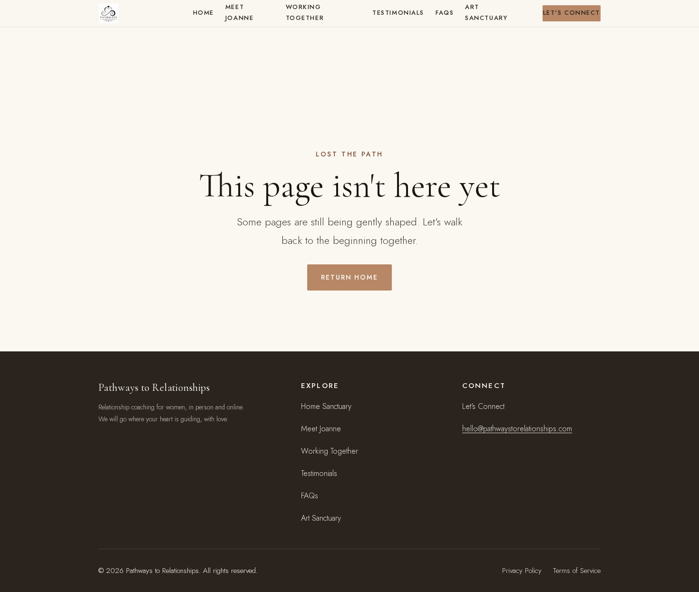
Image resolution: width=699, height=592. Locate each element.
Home (203, 12)
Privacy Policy (522, 570)
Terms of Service (577, 570)
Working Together (305, 12)
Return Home (350, 277)
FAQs (445, 12)
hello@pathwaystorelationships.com (517, 428)
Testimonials (398, 12)
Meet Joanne (239, 12)
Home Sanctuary (326, 406)
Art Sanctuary (486, 12)
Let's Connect (571, 12)
